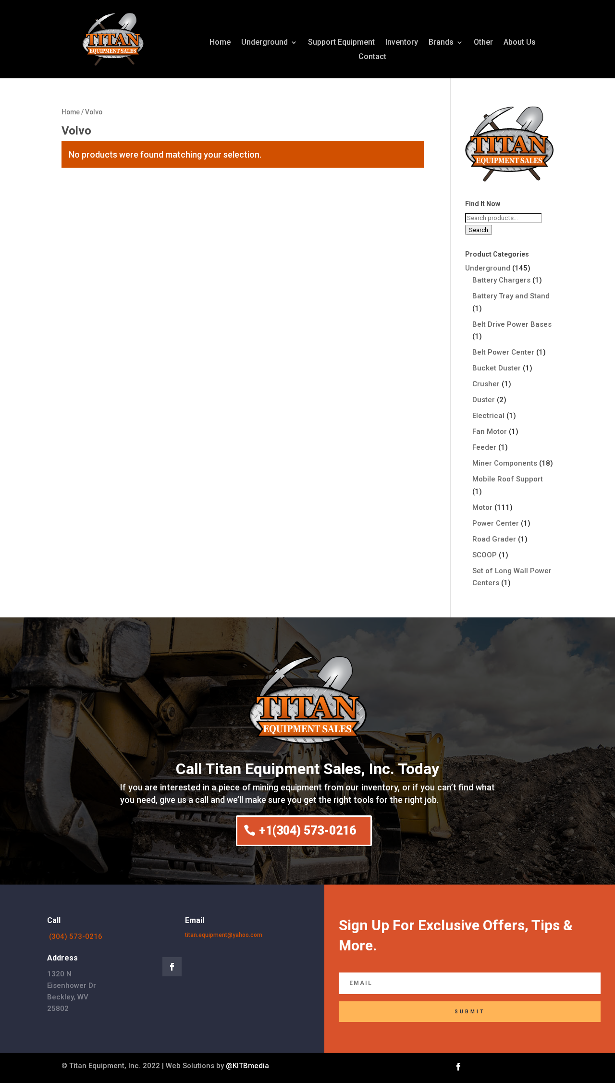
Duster (483, 399)
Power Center (495, 523)
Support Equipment (341, 43)
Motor (482, 507)
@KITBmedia (247, 1065)
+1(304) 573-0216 (307, 830)
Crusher (486, 384)
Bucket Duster (496, 368)
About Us (520, 43)
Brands (441, 43)
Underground (264, 43)
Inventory (401, 43)
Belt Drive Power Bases (512, 324)
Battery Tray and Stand (511, 296)
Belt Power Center (503, 352)
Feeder (484, 447)
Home (220, 43)
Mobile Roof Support (507, 479)
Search (478, 230)
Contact (372, 57)
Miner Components (504, 463)
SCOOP (484, 555)
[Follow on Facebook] (172, 966)
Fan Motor (489, 431)
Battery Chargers (501, 280)
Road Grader (494, 539)
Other (483, 43)
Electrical (488, 415)
